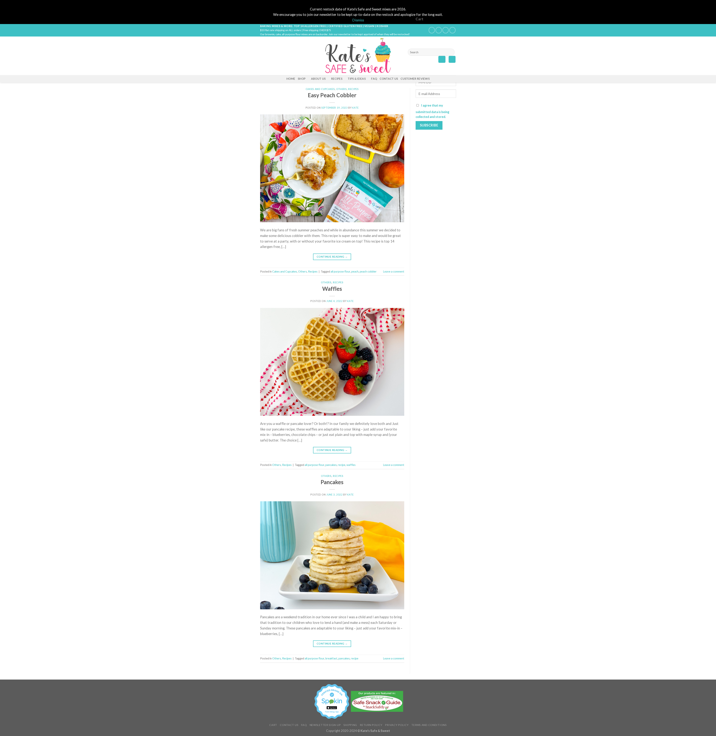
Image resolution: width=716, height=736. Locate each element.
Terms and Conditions (429, 724)
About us (318, 78)
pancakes (331, 464)
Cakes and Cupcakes (320, 89)
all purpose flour (340, 271)
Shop (301, 78)
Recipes (336, 78)
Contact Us (389, 78)
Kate (355, 107)
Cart (273, 724)
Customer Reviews (415, 78)
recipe (341, 464)
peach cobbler (368, 271)
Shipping (350, 724)
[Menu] (262, 56)
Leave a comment (393, 271)
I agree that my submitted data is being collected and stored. (432, 111)
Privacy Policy (397, 724)
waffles (351, 464)
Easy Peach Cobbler (332, 95)
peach (355, 271)
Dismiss (358, 20)
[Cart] (452, 59)
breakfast (331, 658)
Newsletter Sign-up (325, 724)
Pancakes (332, 482)
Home (290, 78)
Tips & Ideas (357, 78)
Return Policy (371, 724)
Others (341, 89)
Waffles (332, 288)
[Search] (450, 52)
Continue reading (332, 256)
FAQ (374, 78)
